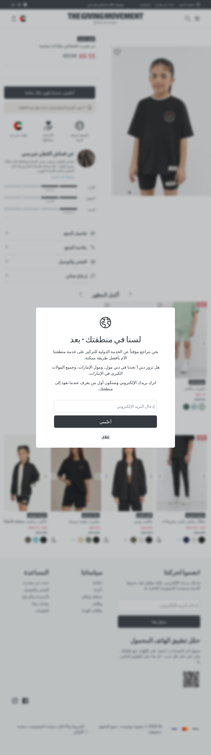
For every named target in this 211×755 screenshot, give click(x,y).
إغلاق (105, 436)
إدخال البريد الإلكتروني (136, 406)
